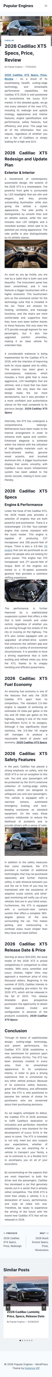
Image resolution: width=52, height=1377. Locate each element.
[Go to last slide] (8, 1307)
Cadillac (9, 40)
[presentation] (26, 1291)
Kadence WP (32, 1368)
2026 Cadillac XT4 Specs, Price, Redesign (12, 1239)
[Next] (44, 1307)
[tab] (20, 1340)
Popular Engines (15, 67)
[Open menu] (46, 5)
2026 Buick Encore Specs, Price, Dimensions (40, 1241)
